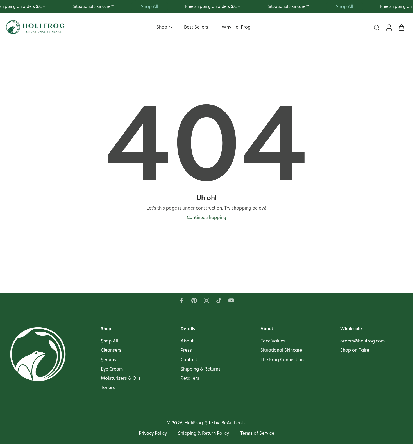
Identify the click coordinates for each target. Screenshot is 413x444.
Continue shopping (206, 217)
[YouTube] (231, 300)
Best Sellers (196, 27)
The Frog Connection (282, 359)
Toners (108, 387)
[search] (376, 27)
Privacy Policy (153, 433)
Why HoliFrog (236, 27)
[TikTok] (219, 300)
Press (186, 350)
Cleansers (111, 350)
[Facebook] (182, 300)
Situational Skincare (281, 350)
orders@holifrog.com (362, 341)
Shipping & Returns (201, 369)
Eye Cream (112, 369)
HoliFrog (194, 423)
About (187, 341)
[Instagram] (206, 300)
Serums (108, 359)
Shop (161, 27)
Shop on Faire (354, 350)
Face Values (272, 341)
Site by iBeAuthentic (226, 423)
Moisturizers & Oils (121, 378)
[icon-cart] (401, 27)
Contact (189, 359)
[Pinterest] (194, 300)
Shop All (109, 341)
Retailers (190, 378)
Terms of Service (257, 433)
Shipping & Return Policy (203, 433)
